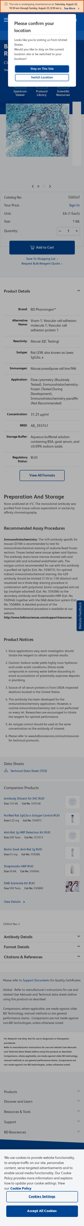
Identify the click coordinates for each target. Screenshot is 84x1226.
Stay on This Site (42, 69)
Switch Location (42, 77)
